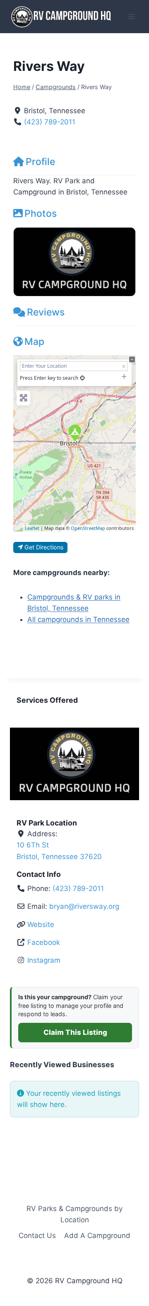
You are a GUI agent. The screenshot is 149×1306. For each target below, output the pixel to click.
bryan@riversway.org (84, 906)
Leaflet (32, 528)
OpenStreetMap (88, 528)
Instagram (43, 960)
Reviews (46, 312)
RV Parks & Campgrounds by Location (74, 1214)
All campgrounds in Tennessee (78, 619)
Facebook (43, 942)
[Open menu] (131, 16)
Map (34, 341)
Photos (40, 213)
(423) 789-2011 (49, 122)
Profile (40, 161)
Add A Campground (97, 1235)
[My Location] (82, 377)
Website (40, 924)
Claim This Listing (75, 1032)
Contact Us (37, 1235)
